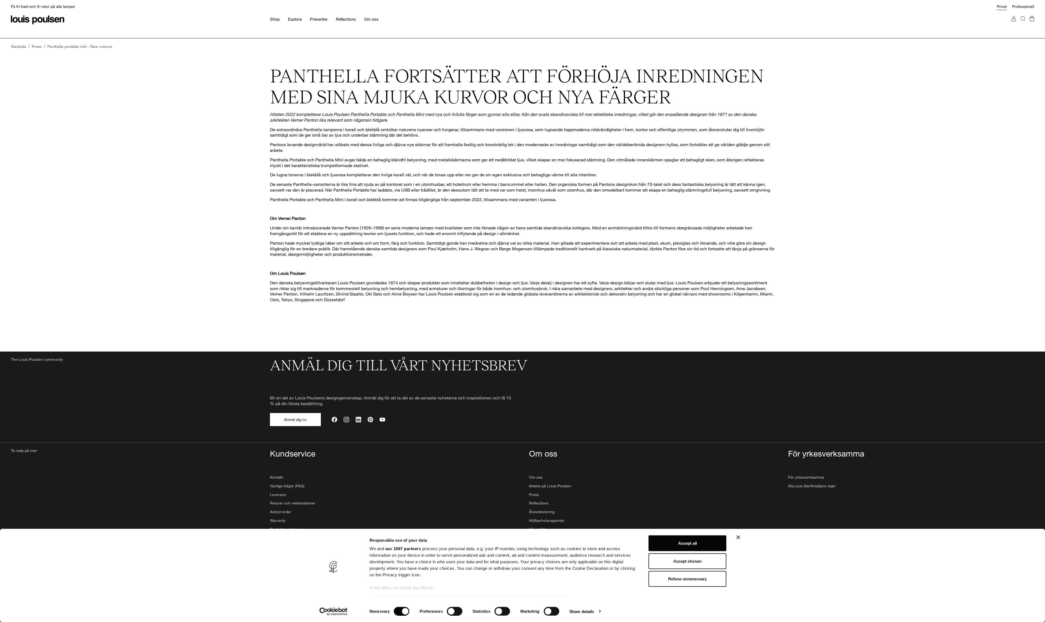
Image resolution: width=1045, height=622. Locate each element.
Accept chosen (687, 561)
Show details (581, 611)
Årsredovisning (542, 511)
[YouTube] (382, 419)
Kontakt (276, 477)
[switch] (454, 611)
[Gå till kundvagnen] (1032, 24)
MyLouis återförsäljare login (812, 486)
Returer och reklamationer (292, 503)
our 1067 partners (403, 548)
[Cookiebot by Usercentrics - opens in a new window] (333, 611)
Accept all (687, 543)
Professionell (1023, 6)
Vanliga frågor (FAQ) (287, 486)
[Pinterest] (370, 419)
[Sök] (1023, 24)
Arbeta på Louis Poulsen (550, 486)
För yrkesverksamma (806, 477)
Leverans (278, 494)
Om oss (535, 477)
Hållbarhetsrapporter (547, 520)
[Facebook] (334, 419)
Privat (1002, 6)
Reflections (538, 503)
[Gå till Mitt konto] (1013, 24)
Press (534, 494)
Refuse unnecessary (687, 579)
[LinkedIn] (358, 419)
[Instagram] (346, 419)
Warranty (277, 520)
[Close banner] (738, 537)
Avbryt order (280, 511)
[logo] (37, 20)
